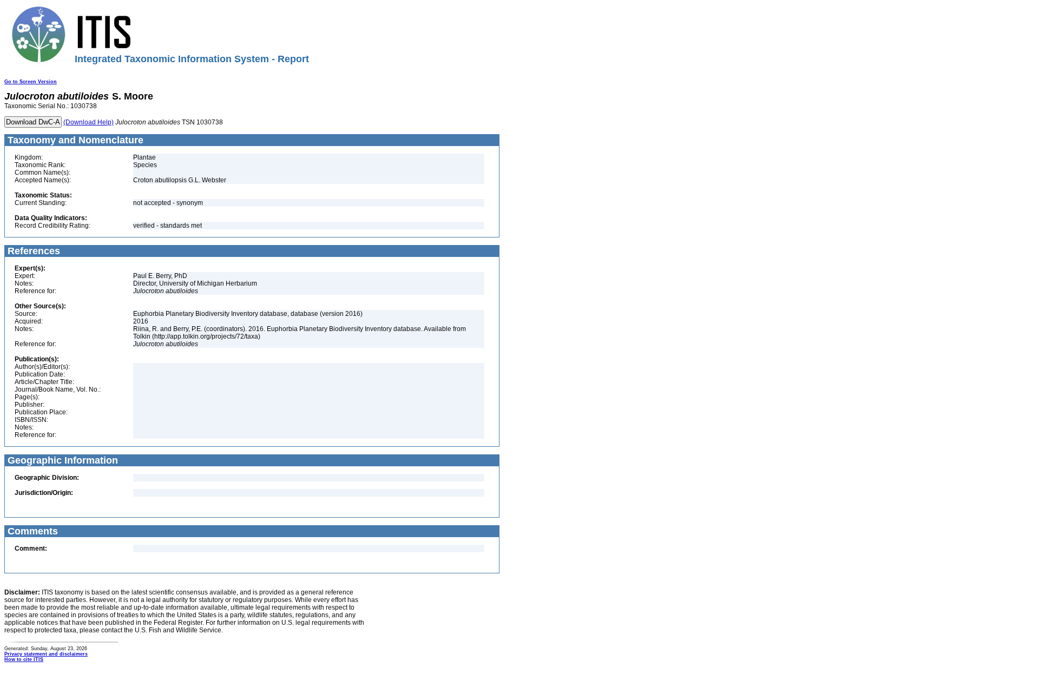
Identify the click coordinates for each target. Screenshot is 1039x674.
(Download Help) (88, 122)
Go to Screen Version (30, 81)
